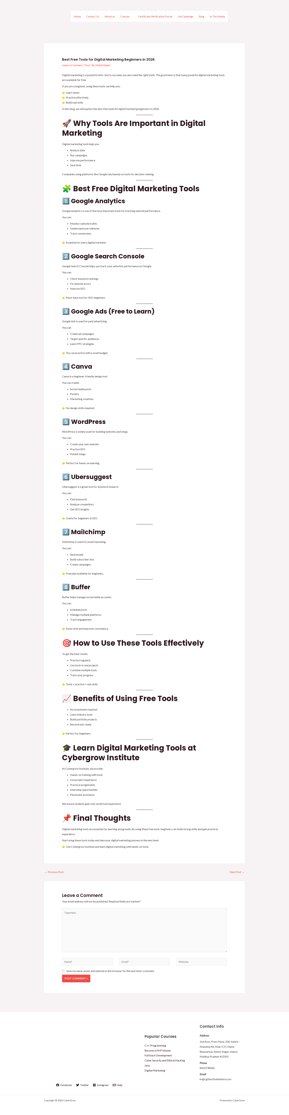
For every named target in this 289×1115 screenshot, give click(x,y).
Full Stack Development (158, 1055)
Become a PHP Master (157, 1050)
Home (77, 16)
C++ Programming (155, 1045)
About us (110, 16)
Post (87, 65)
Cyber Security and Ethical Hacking (164, 1060)
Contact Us (92, 16)
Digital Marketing (154, 1070)
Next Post (237, 871)
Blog (201, 16)
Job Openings (186, 16)
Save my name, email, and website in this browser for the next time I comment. (110, 970)
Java (147, 1065)
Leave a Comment (72, 65)
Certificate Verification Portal (155, 16)
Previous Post (54, 871)
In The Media (217, 16)
